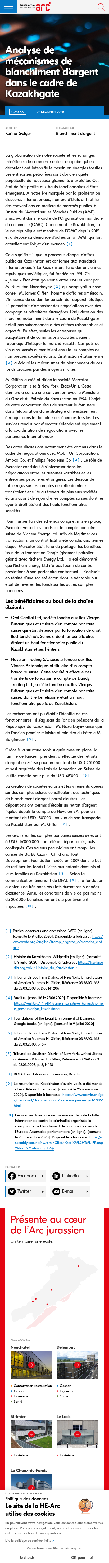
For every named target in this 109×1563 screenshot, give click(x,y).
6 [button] (86, 775)
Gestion (19, 1391)
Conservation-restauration (33, 1386)
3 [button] (9, 363)
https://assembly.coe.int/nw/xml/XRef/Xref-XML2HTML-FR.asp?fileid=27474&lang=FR (59, 1143)
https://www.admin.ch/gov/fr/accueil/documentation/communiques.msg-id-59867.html (59, 1100)
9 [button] (73, 880)
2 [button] (57, 287)
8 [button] (62, 873)
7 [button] (64, 825)
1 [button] (69, 244)
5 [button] (30, 739)
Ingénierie (21, 1396)
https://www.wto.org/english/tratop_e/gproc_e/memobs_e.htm (58, 942)
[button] (8, 6)
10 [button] (29, 906)
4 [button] (76, 460)
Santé (18, 1401)
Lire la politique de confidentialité (28, 1541)
